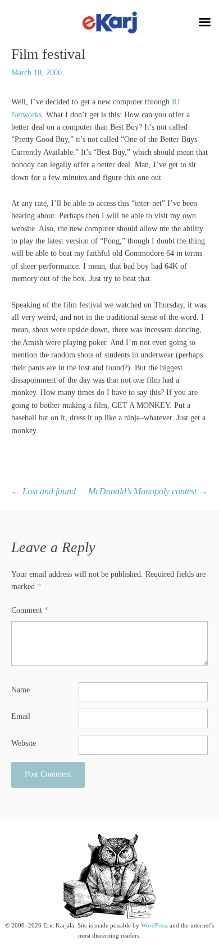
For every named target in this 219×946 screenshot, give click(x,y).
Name (20, 690)
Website (23, 743)
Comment (29, 610)
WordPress (154, 925)
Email (20, 716)
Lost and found (43, 491)
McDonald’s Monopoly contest (148, 491)
